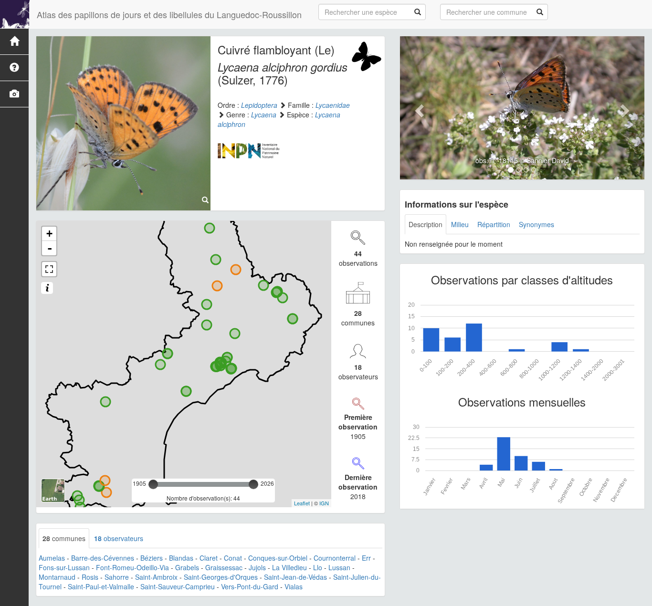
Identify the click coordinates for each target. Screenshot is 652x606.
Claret (209, 558)
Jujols (257, 567)
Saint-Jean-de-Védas (295, 577)
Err (366, 558)
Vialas (293, 586)
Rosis (90, 577)
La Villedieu (289, 567)
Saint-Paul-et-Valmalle (101, 586)
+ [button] (49, 234)
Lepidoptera (259, 105)
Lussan (339, 567)
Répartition (493, 224)
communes (63, 538)
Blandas (181, 558)
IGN (324, 503)
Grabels (187, 567)
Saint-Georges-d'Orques (221, 577)
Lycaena (263, 114)
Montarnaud (57, 577)
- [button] (49, 248)
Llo (317, 567)
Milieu (460, 224)
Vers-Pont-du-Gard (249, 586)
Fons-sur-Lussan (64, 567)
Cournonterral (335, 558)
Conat (233, 558)
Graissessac (223, 567)
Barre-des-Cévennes (102, 558)
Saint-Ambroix (156, 577)
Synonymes (536, 224)
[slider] (153, 484)
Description (425, 224)
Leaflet (302, 503)
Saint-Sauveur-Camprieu (177, 586)
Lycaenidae (332, 105)
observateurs (118, 538)
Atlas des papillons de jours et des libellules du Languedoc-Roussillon (169, 14)
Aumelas (52, 558)
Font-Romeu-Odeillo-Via (132, 567)
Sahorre (117, 577)
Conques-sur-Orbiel (277, 558)
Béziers (151, 558)
